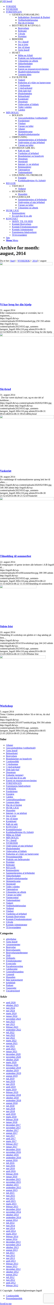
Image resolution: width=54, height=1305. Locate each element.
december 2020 (13, 1054)
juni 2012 (10, 1280)
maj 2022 (10, 1038)
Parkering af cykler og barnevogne (22, 854)
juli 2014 (10, 1223)
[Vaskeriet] (27, 417)
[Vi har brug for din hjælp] (26, 264)
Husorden (10, 810)
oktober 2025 (12, 1005)
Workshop (6, 705)
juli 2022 (10, 1032)
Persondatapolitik (14, 856)
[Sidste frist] (18, 587)
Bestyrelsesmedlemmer (17, 952)
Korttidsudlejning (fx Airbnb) (20, 832)
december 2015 (13, 1179)
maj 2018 (10, 1111)
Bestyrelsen (11, 756)
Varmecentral (12, 897)
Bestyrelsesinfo (13, 950)
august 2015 (12, 1190)
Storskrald (11, 884)
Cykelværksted (13, 767)
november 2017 (13, 1127)
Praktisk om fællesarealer (18, 859)
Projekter (10, 862)
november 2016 (13, 1152)
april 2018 (11, 1114)
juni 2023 (10, 1021)
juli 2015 (10, 1193)
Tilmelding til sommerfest (15, 556)
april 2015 (11, 1201)
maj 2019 (10, 1084)
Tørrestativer (12, 889)
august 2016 (12, 1160)
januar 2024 (11, 1016)
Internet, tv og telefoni (16, 813)
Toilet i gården (13, 886)
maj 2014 (10, 1228)
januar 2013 (11, 1266)
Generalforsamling (15, 971)
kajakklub (10, 982)
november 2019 (13, 1068)
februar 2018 (12, 1119)
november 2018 (13, 1095)
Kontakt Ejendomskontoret (19, 919)
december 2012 (13, 1269)
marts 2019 (11, 1089)
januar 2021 (11, 1051)
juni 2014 (10, 1225)
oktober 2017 (12, 1130)
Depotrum (11, 772)
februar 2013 (12, 1263)
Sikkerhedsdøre (13, 875)
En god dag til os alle (16, 778)
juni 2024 (10, 1008)
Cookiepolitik (12, 761)
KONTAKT (12, 826)
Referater (10, 865)
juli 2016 (10, 1163)
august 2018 (12, 1103)
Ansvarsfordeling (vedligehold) (21, 748)
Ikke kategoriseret (14, 980)
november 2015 (13, 1182)
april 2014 (11, 1231)
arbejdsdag (11, 939)
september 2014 (13, 1217)
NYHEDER (12, 843)
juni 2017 (10, 1136)
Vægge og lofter (13, 894)
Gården (9, 797)
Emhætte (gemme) (14, 775)
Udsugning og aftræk (16, 892)
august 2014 (12, 1220)
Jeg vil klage (12, 818)
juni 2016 (10, 1165)
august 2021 (12, 1043)
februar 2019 (12, 1092)
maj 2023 (10, 1024)
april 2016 (11, 1171)
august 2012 (12, 1274)
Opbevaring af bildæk (16, 851)
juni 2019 (10, 1081)
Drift (8, 955)
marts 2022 (11, 1040)
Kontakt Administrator (16, 924)
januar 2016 (11, 1176)
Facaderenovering (14, 966)
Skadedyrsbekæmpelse (17, 878)
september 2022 (13, 1029)
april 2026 (11, 1002)
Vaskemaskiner (13, 900)
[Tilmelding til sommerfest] (27, 499)
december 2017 (13, 1125)
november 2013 (13, 1244)
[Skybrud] (27, 335)
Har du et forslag (14, 805)
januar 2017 (11, 1146)
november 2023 (13, 1019)
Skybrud (5, 389)
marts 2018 (11, 1116)
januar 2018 (11, 1122)
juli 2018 (10, 1106)
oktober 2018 (12, 1097)
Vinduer (10, 911)
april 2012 (11, 1282)
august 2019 (12, 1076)
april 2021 (11, 1048)
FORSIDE (11, 788)
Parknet (9, 985)
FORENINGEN (14, 783)
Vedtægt (10, 908)
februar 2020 (12, 1065)
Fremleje (10, 794)
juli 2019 (10, 1078)
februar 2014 (12, 1236)
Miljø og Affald (13, 835)
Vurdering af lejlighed (16, 914)
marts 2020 (11, 1062)
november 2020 (13, 1057)
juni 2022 (10, 1035)
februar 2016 (12, 1174)
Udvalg (9, 922)
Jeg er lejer (11, 816)
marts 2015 (11, 1204)
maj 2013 (10, 1258)
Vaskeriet (5, 470)
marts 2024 (11, 1013)
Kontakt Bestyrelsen (15, 916)
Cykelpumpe (12, 764)
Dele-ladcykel (12, 769)
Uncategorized (13, 990)
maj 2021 (10, 1046)
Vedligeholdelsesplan (16, 905)
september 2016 (13, 1157)
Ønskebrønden (13, 848)
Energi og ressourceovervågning (21, 780)
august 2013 (12, 1250)
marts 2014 (11, 1233)
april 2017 (11, 1138)
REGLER (11, 867)
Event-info (11, 963)
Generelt (10, 974)
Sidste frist (6, 626)
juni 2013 (10, 1255)
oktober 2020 (12, 1059)
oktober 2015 (12, 1184)
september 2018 (13, 1100)
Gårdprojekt (11, 969)
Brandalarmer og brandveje (19, 758)
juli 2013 (10, 1253)
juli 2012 (10, 1277)
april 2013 (11, 1261)
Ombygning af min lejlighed (19, 846)
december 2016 (13, 1149)
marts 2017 (11, 1141)
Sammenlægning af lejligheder (20, 873)
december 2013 (13, 1242)
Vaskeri (9, 903)
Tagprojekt (11, 988)
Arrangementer (13, 944)
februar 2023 (12, 1027)
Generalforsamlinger (15, 799)
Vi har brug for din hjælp (16, 304)
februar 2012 (12, 1285)
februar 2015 (12, 1206)
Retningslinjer (12, 870)
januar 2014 (11, 1239)
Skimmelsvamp (13, 881)
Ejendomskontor (14, 961)
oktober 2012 (12, 1272)
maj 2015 (10, 1198)
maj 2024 (10, 1010)
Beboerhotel (12, 753)
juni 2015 (10, 1195)
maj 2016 (10, 1168)
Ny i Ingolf (11, 840)
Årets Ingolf (11, 750)
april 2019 (11, 1087)
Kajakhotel (11, 821)
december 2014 (13, 1209)
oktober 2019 (12, 1070)
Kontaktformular (14, 829)
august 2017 (12, 1133)
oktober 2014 (12, 1214)
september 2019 (13, 1073)
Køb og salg (12, 824)
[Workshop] (23, 657)
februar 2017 (12, 1144)
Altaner (9, 745)
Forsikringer (12, 791)
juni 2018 (10, 1108)
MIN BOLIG (12, 837)
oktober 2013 (12, 1247)
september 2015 (13, 1187)
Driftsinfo (10, 958)
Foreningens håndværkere (18, 786)
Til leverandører (13, 927)
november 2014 (13, 1212)
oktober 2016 (12, 1155)
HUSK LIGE (12, 807)
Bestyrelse (11, 947)
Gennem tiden (12, 802)
